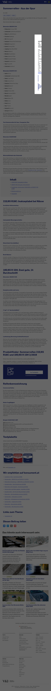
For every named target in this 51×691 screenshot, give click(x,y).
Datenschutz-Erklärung (41, 73)
